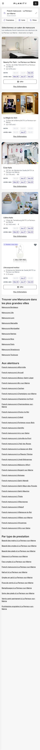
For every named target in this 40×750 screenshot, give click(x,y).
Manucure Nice (8, 339)
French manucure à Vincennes (14, 523)
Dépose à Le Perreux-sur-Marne (15, 556)
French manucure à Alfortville (14, 367)
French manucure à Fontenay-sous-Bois (18, 422)
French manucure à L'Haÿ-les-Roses (16, 444)
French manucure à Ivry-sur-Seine (15, 433)
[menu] (3, 3)
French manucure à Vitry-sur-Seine (16, 528)
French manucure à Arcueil (12, 372)
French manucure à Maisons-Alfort (16, 465)
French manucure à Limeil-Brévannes (17, 459)
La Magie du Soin (10, 118)
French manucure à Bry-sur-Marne (16, 383)
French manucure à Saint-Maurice (15, 491)
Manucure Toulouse (10, 355)
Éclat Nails (7, 168)
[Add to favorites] (35, 39)
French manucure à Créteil (12, 417)
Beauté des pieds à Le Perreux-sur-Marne (18, 551)
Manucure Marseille (10, 323)
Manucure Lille (8, 313)
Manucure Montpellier (11, 328)
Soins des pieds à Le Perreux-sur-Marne (18, 593)
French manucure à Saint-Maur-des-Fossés (19, 486)
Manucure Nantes (9, 334)
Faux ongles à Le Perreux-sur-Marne (16, 562)
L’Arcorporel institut (11, 267)
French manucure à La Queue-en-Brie (17, 449)
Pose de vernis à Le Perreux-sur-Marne (17, 583)
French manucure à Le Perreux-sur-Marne (19, 567)
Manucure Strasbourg (11, 349)
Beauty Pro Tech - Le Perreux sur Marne (19, 62)
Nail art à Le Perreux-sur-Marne (14, 572)
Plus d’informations (20, 86)
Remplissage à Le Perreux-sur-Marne (17, 588)
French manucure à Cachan (13, 388)
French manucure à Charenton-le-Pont (17, 399)
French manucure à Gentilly (13, 428)
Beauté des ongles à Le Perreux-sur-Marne (19, 546)
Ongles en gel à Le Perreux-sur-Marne (17, 577)
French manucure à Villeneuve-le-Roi (17, 512)
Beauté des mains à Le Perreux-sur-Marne (19, 540)
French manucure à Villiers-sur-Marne (17, 517)
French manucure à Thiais (12, 496)
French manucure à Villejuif (13, 507)
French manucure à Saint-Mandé (15, 481)
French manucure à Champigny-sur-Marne (19, 394)
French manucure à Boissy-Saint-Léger (17, 378)
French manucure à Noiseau (13, 475)
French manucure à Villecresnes (15, 502)
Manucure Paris (8, 344)
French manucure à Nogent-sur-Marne (17, 470)
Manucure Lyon (8, 318)
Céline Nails (8, 218)
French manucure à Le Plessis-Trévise (17, 454)
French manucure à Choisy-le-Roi (15, 412)
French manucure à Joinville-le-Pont (16, 438)
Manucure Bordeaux (10, 307)
